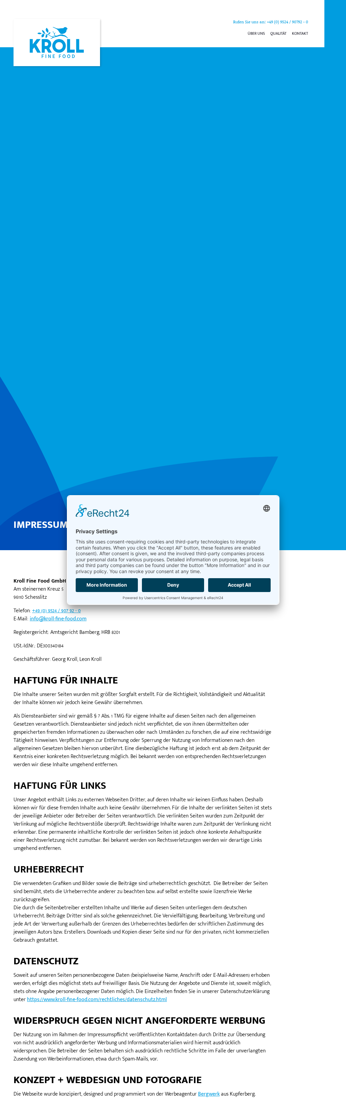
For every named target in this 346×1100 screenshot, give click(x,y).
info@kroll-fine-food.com (58, 618)
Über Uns (256, 33)
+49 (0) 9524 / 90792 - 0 (287, 22)
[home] (57, 42)
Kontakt (300, 33)
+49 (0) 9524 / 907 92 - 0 (56, 610)
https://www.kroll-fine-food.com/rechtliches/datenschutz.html (97, 999)
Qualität (278, 33)
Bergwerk (209, 1094)
